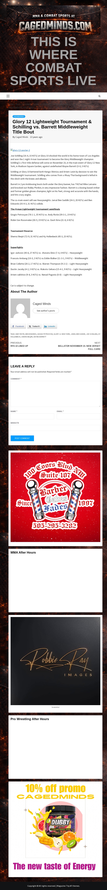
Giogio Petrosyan (45, 334)
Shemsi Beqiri (27, 337)
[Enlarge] (97, 456)
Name (14, 411)
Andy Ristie (20, 334)
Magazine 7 (62, 886)
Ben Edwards (30, 334)
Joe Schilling (91, 334)
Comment (16, 378)
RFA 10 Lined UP (19, 344)
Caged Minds (22, 136)
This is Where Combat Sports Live (53, 61)
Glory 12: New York (62, 334)
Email (60, 411)
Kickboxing (19, 116)
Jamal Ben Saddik (78, 334)
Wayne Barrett (40, 337)
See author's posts (46, 310)
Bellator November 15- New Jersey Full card (79, 346)
